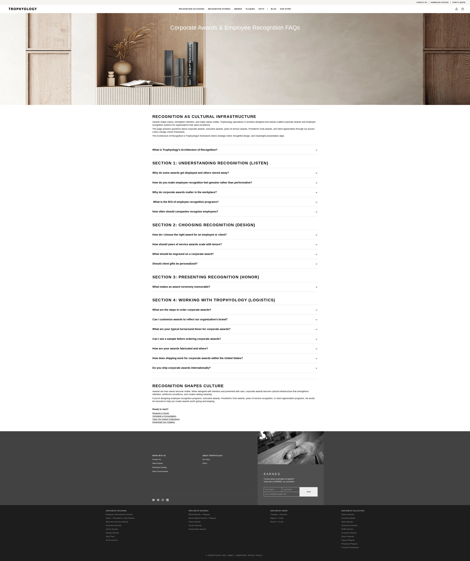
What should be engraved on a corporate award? (183, 253)
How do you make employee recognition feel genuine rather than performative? (202, 182)
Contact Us (156, 459)
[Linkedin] (167, 500)
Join (309, 492)
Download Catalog (159, 467)
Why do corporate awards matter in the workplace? (184, 192)
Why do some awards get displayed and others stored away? (190, 172)
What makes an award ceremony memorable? (181, 286)
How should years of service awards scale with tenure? (187, 244)
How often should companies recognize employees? (185, 211)
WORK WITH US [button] (159, 456)
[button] (191, 9)
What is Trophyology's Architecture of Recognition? (184, 149)
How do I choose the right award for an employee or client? (189, 234)
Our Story (206, 459)
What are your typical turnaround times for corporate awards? (191, 329)
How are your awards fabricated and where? (180, 348)
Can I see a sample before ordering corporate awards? (186, 338)
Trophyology (214, 555)
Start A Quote (157, 463)
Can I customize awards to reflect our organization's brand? (190, 319)
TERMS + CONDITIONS (237, 555)
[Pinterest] (158, 500)
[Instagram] (163, 500)
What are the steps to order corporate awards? (181, 309)
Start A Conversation (160, 471)
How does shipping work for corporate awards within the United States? (197, 358)
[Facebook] (153, 500)
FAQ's (204, 463)
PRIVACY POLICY (255, 555)
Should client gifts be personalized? (174, 263)
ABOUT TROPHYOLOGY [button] (212, 456)
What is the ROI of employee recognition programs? (185, 201)
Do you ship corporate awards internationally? (181, 367)
